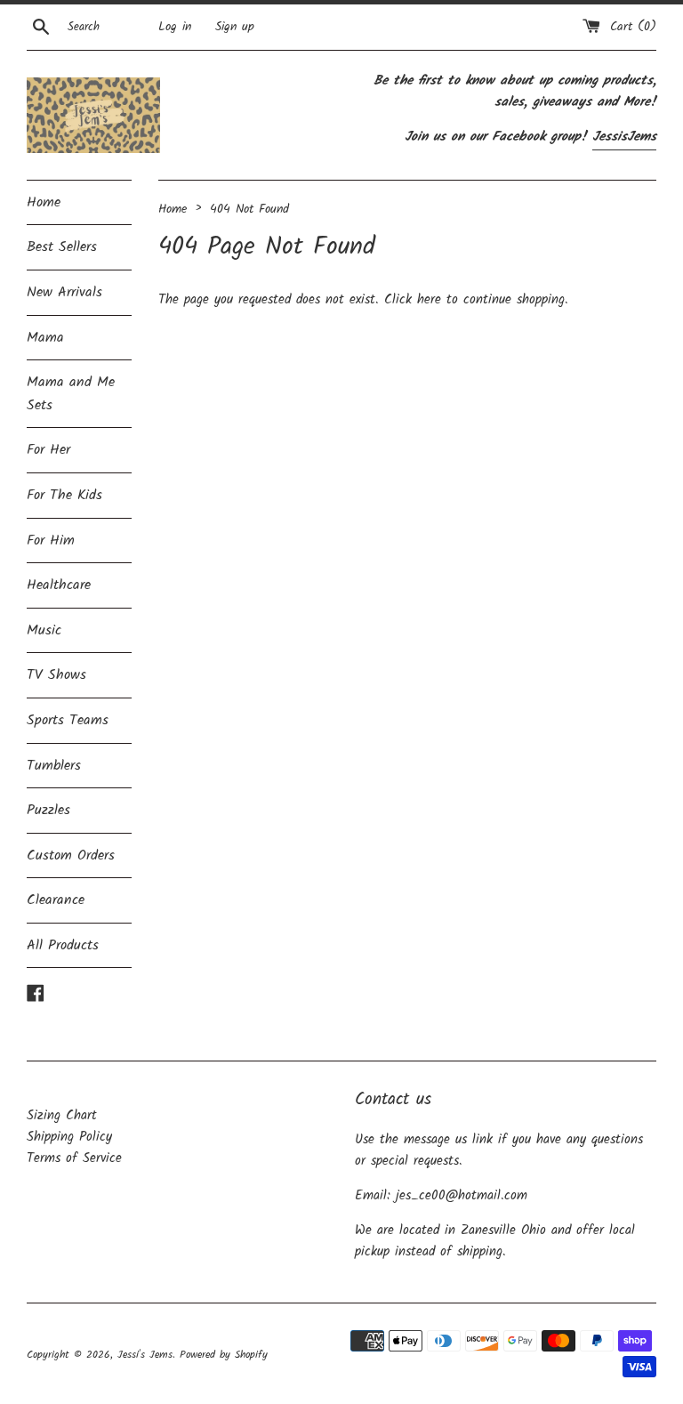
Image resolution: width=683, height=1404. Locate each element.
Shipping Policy (69, 1137)
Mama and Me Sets (71, 393)
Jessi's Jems (145, 1354)
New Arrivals (64, 292)
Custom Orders (71, 855)
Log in (174, 27)
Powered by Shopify (224, 1354)
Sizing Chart (62, 1115)
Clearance (55, 900)
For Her (48, 450)
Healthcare (59, 585)
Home (43, 202)
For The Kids (64, 495)
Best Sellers (62, 247)
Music (44, 630)
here (429, 300)
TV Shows (56, 675)
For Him (51, 540)
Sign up (234, 27)
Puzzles (48, 810)
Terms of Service (74, 1158)
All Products (63, 945)
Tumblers (54, 765)
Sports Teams (67, 720)
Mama (45, 338)
